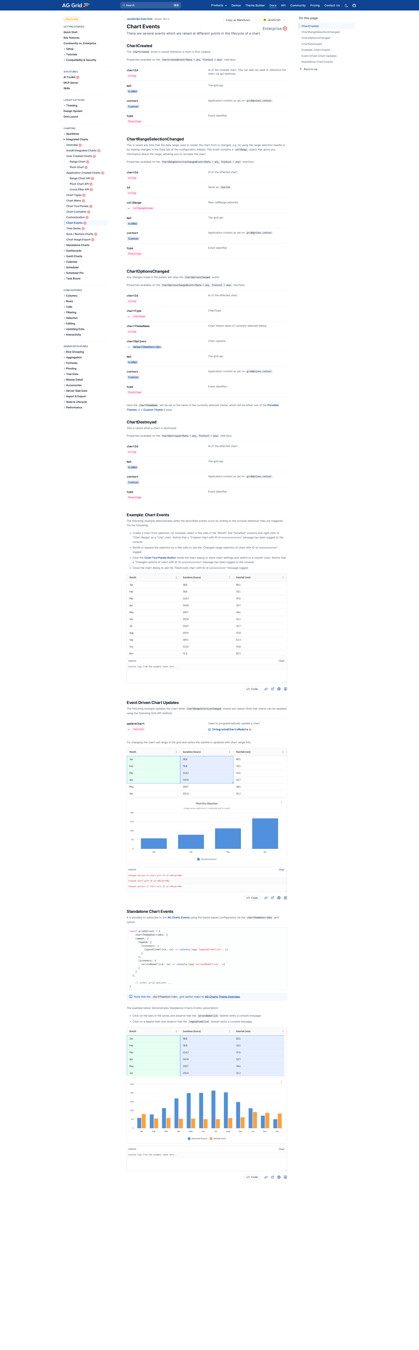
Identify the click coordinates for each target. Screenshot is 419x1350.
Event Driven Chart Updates (319, 55)
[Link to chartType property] (145, 311)
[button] (150, 5)
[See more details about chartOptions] (129, 347)
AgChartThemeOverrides (147, 347)
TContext (133, 106)
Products (217, 5)
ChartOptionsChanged (315, 37)
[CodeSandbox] (279, 689)
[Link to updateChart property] (148, 723)
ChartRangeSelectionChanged (320, 32)
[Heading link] (156, 46)
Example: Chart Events (315, 49)
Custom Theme (153, 409)
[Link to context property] (141, 101)
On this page (308, 18)
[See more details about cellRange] (129, 208)
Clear (281, 661)
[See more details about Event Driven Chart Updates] (129, 729)
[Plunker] (285, 689)
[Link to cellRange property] (145, 203)
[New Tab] (272, 689)
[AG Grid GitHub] (354, 5)
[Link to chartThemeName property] (153, 326)
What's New (71, 19)
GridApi (132, 91)
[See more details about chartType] (129, 317)
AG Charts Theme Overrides (222, 996)
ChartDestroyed (311, 44)
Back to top (311, 69)
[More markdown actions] (256, 20)
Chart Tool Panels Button (160, 557)
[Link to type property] (137, 116)
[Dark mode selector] (346, 5)
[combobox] (274, 20)
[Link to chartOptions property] (150, 341)
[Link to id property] (133, 187)
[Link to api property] (135, 85)
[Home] (76, 5)
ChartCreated (310, 26)
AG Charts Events (178, 917)
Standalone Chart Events (317, 61)
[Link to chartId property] (141, 70)
